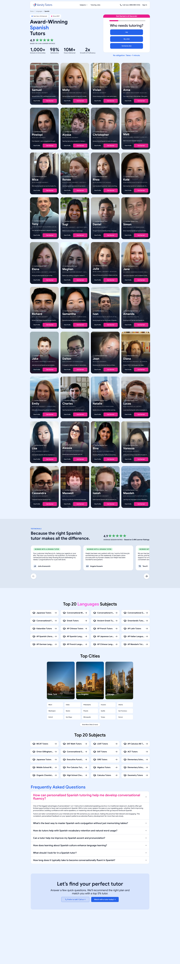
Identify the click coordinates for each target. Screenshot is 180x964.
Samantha (69, 314)
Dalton (66, 358)
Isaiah (97, 493)
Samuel (37, 90)
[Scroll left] (33, 576)
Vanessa (128, 448)
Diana (127, 358)
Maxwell (68, 493)
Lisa (34, 448)
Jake (35, 358)
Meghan (67, 269)
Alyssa (66, 134)
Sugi (65, 224)
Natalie (97, 403)
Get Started (49, 101)
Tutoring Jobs (95, 5)
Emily (35, 403)
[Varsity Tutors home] (42, 5)
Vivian (97, 90)
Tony (35, 224)
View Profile (36, 101)
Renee (66, 179)
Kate (126, 179)
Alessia (67, 448)
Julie (96, 268)
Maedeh (128, 493)
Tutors (32, 11)
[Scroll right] (146, 576)
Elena (35, 269)
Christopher (101, 134)
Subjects (83, 5)
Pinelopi (37, 134)
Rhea (96, 179)
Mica (35, 179)
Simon (127, 224)
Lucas (127, 403)
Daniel (97, 224)
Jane (126, 269)
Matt (126, 134)
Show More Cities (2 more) (90, 724)
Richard (37, 314)
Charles (67, 403)
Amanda (128, 314)
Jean (96, 358)
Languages (39, 11)
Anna (126, 90)
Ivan (95, 314)
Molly (66, 90)
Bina (96, 448)
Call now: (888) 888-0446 (131, 5)
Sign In (144, 5)
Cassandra (39, 493)
